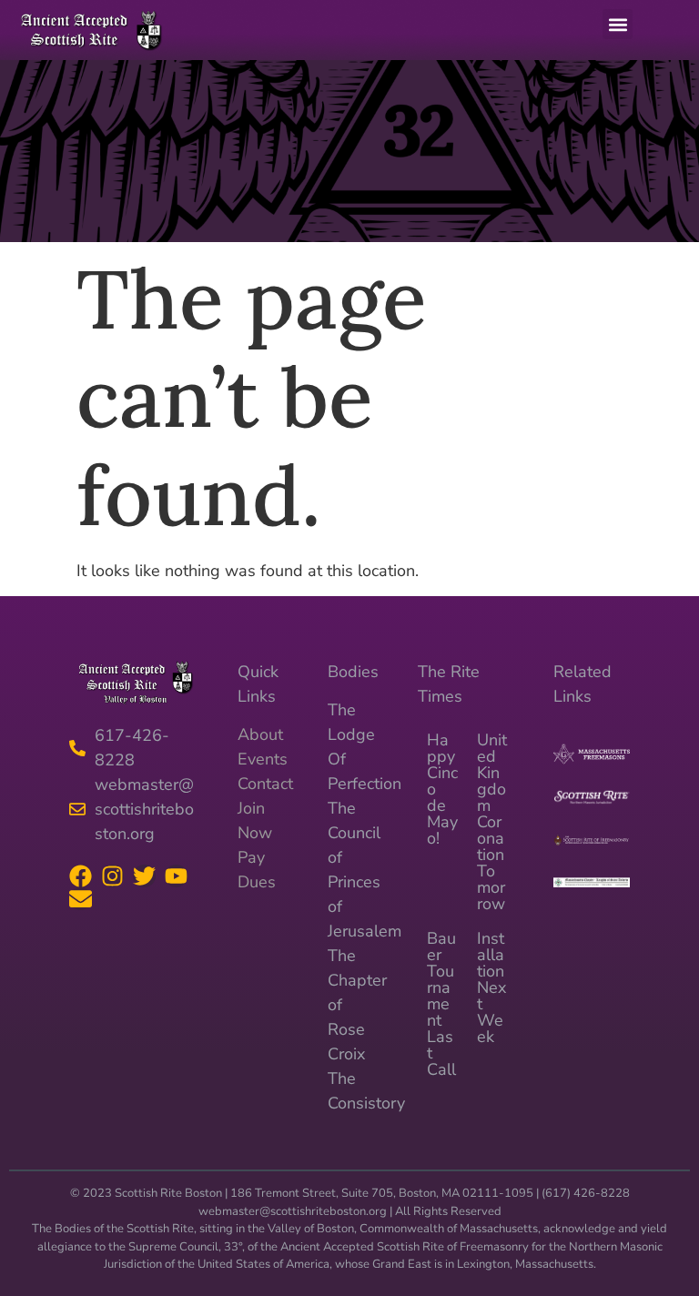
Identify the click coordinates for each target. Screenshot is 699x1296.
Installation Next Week (491, 987)
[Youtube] (176, 876)
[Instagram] (112, 876)
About (260, 734)
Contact (265, 784)
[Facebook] (80, 876)
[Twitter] (144, 876)
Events (263, 759)
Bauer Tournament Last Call (441, 1003)
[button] (618, 24)
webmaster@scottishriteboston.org (292, 1211)
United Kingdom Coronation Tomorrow (492, 822)
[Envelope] (80, 898)
